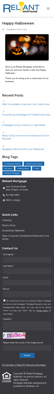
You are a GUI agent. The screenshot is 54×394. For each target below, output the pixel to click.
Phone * (6, 289)
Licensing (6, 220)
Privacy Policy (9, 225)
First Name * (9, 254)
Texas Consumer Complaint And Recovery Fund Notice (25, 237)
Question (7, 319)
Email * (6, 277)
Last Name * (8, 266)
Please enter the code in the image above (23, 342)
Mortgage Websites (23, 383)
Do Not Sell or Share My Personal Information (24, 365)
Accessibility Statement (13, 230)
